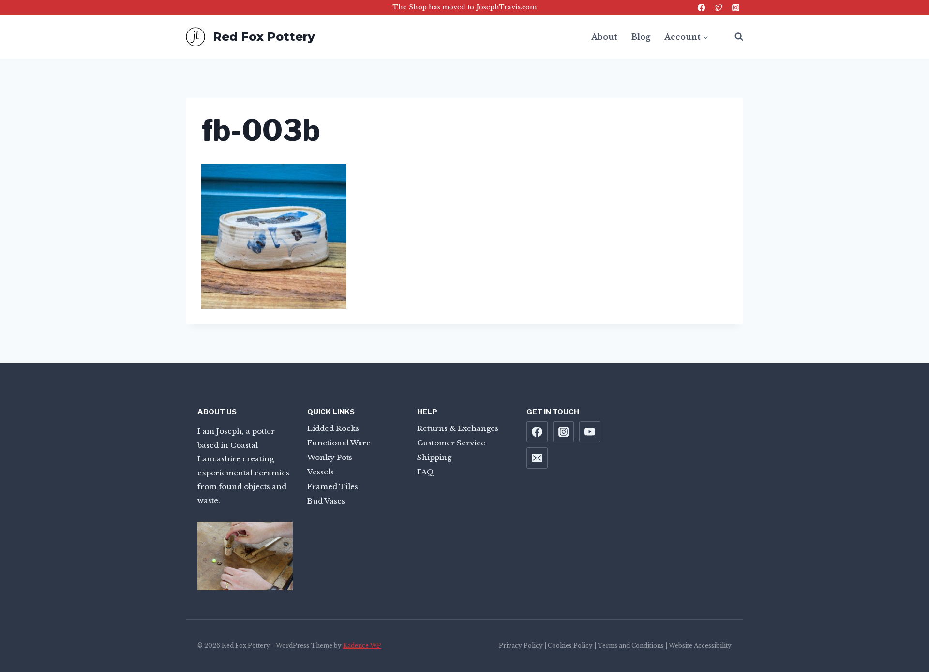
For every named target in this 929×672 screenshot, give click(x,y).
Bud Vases (326, 500)
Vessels (320, 471)
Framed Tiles (332, 486)
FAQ (425, 471)
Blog (640, 37)
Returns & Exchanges (457, 428)
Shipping (434, 457)
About (604, 37)
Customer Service (451, 442)
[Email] (537, 458)
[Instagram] (735, 7)
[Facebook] (701, 7)
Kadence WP (362, 645)
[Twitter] (718, 7)
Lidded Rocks (333, 428)
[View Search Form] (734, 36)
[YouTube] (589, 432)
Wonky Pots (329, 457)
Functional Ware (339, 442)
